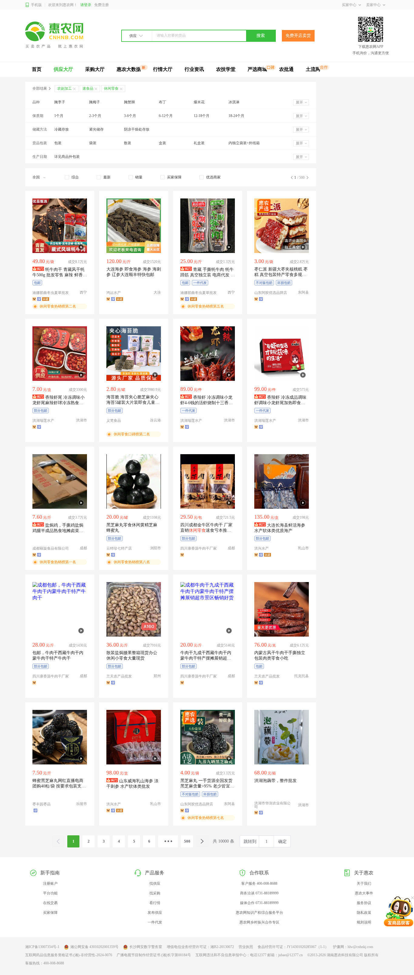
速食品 (87, 88)
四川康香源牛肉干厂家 (198, 548)
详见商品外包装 (67, 157)
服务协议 (364, 903)
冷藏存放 (61, 129)
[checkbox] (72, 177)
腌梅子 (94, 102)
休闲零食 (111, 88)
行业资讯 (194, 69)
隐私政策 (364, 912)
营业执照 (246, 947)
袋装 (92, 143)
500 (187, 841)
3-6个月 (130, 116)
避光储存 (96, 129)
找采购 (154, 893)
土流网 (313, 69)
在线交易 (50, 903)
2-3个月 (95, 116)
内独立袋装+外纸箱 (244, 143)
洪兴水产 (261, 548)
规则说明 (364, 922)
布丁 (162, 102)
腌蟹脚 (129, 102)
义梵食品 (113, 420)
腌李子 (59, 102)
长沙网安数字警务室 (145, 947)
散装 (127, 143)
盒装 (162, 143)
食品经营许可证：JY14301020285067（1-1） (293, 947)
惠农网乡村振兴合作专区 (259, 922)
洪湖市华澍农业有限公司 (272, 805)
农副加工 (64, 88)
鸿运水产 (113, 293)
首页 (37, 69)
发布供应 (155, 912)
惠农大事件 (364, 893)
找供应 (154, 883)
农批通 (286, 69)
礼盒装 (199, 143)
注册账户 (50, 883)
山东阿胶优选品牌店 (270, 293)
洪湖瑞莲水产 (43, 420)
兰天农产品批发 (119, 676)
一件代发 (155, 922)
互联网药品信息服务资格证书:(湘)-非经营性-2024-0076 (68, 955)
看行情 (154, 903)
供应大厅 (63, 69)
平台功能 (50, 893)
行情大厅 (162, 69)
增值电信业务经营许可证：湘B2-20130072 (200, 947)
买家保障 (50, 912)
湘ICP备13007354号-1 (42, 947)
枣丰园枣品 (41, 804)
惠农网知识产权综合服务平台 (259, 912)
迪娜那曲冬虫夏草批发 (50, 293)
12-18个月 (201, 116)
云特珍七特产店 (119, 548)
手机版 (36, 5)
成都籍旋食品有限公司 (50, 548)
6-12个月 (166, 116)
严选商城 (257, 69)
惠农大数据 (129, 69)
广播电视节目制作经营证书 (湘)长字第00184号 (154, 955)
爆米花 (199, 102)
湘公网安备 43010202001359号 (94, 947)
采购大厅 (95, 69)
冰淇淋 (234, 102)
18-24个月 (236, 116)
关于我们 (364, 883)
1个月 (58, 116)
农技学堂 (225, 69)
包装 (58, 143)
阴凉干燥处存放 (136, 129)
